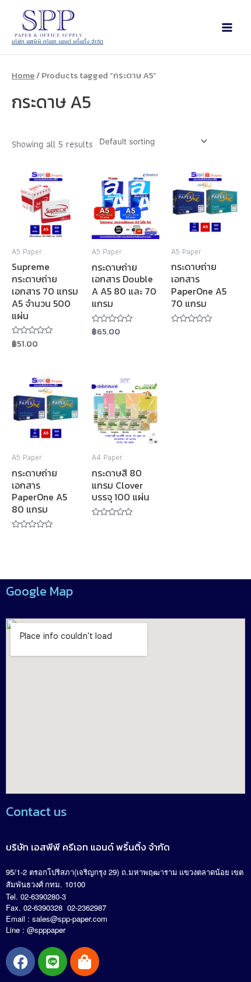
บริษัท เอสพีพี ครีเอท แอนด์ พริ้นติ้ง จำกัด (57, 41)
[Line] (52, 961)
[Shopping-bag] (84, 961)
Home (23, 75)
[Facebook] (20, 961)
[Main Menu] (227, 27)
